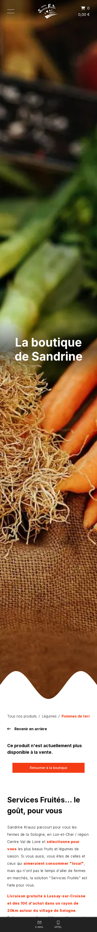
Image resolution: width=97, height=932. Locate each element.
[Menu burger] (10, 11)
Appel (58, 927)
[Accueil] (49, 11)
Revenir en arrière (30, 729)
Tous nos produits (22, 716)
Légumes (49, 716)
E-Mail (39, 927)
